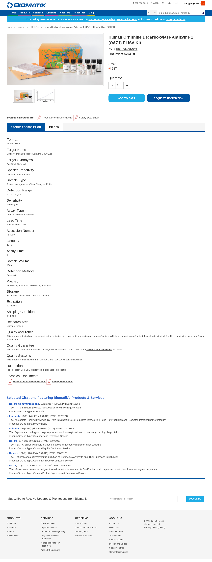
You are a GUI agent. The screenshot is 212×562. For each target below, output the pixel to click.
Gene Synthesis (48, 523)
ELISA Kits (34, 27)
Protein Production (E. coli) (53, 531)
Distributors (114, 527)
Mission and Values (118, 544)
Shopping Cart (194, 3)
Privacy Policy (159, 527)
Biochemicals (13, 536)
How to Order (81, 523)
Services (38, 12)
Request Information (168, 98)
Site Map (147, 527)
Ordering (51, 12)
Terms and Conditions (99, 349)
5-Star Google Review (102, 19)
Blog (91, 12)
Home (13, 12)
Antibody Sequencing (50, 550)
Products (25, 12)
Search (202, 12)
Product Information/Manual (57, 117)
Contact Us (114, 523)
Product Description (26, 127)
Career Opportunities (118, 552)
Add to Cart (126, 98)
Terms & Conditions (84, 536)
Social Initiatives (116, 548)
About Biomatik (116, 531)
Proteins (10, 531)
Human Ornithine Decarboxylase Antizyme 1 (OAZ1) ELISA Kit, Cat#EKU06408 (79, 27)
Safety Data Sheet (89, 117)
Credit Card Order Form (86, 527)
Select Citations (127, 19)
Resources (79, 12)
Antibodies (11, 527)
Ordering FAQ (81, 531)
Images (54, 127)
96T (114, 68)
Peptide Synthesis (49, 527)
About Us (65, 12)
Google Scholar (176, 19)
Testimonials (115, 536)
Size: (112, 64)
